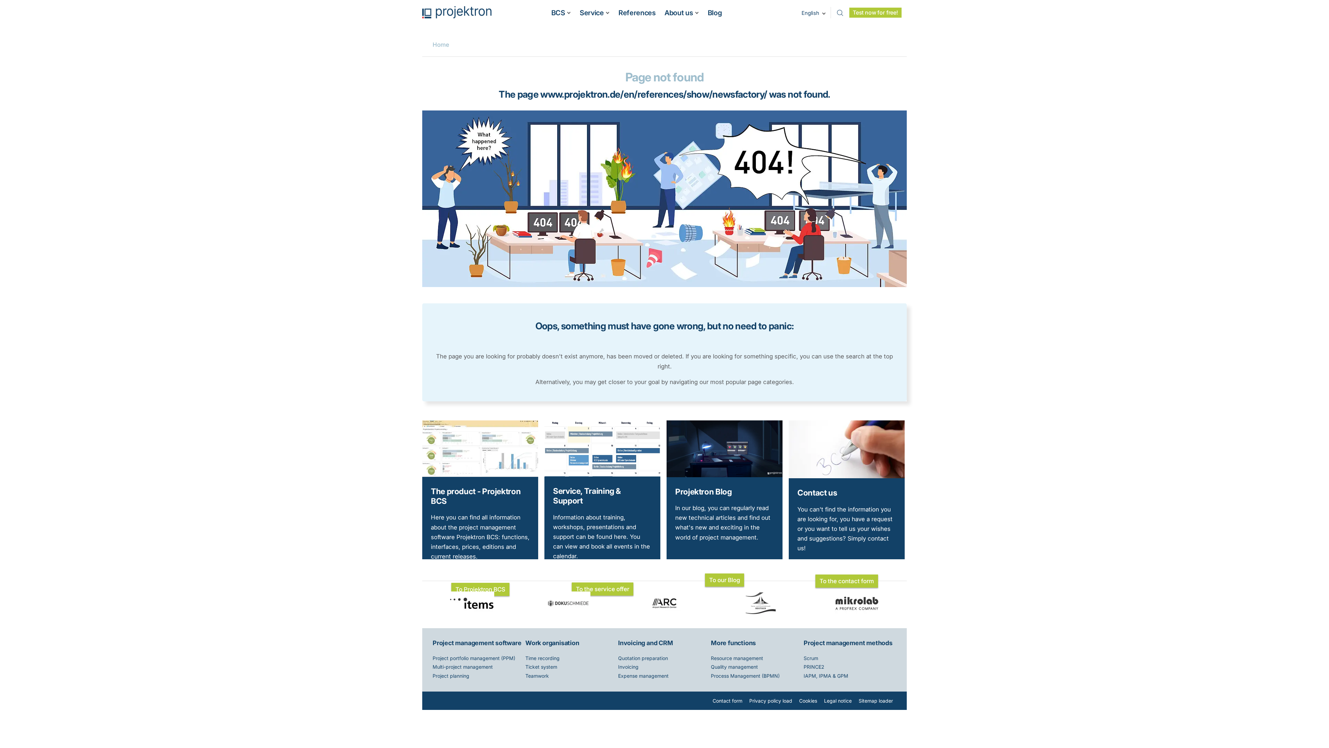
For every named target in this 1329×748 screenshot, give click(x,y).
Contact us (817, 492)
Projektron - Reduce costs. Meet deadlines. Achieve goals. (456, 12)
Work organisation (552, 643)
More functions (733, 643)
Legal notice (838, 701)
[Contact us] (847, 476)
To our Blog (724, 580)
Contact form (727, 701)
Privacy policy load (770, 701)
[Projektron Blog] (725, 475)
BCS (558, 13)
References (637, 13)
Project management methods (848, 643)
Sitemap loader (876, 701)
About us (678, 13)
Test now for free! (875, 12)
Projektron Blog (703, 491)
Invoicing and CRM (645, 643)
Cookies (808, 701)
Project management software (477, 643)
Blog (715, 13)
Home (441, 44)
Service (592, 13)
